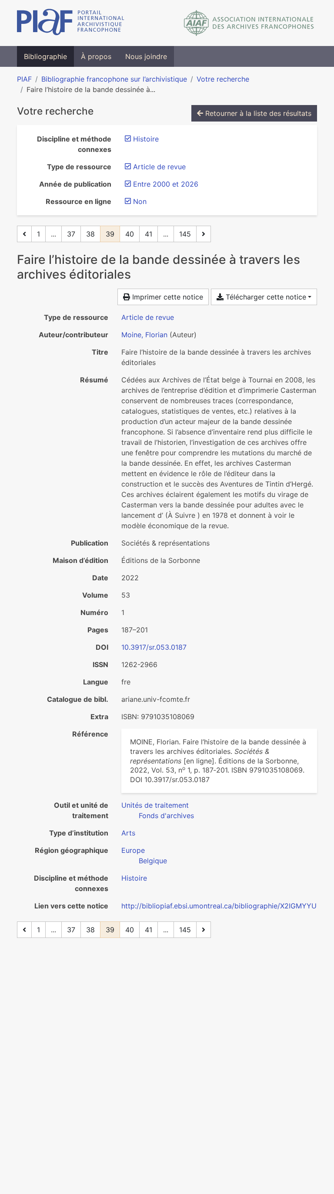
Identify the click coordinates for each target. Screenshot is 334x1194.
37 (71, 234)
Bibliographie (45, 56)
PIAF (24, 79)
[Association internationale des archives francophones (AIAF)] (249, 23)
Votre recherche (223, 79)
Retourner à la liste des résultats (257, 113)
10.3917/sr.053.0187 (154, 647)
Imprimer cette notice (166, 297)
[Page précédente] (24, 234)
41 (148, 234)
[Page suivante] (203, 234)
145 (185, 234)
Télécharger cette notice (265, 297)
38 (90, 234)
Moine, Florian (144, 334)
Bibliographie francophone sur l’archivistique (114, 79)
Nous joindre (146, 56)
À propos (96, 56)
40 (129, 234)
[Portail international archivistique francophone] (70, 23)
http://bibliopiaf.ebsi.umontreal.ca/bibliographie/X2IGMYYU (219, 905)
